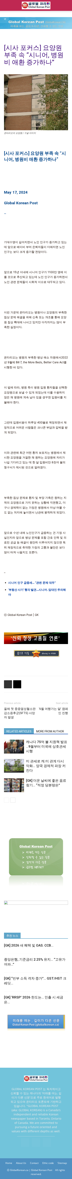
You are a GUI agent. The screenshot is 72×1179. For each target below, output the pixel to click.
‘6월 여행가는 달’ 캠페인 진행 (53, 711)
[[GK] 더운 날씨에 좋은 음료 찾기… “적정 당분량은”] (14, 785)
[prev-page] (6, 800)
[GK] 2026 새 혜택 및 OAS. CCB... (28, 945)
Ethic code (48, 1163)
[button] (6, 5)
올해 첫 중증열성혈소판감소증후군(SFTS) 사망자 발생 (20, 713)
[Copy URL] (17, 684)
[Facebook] (25, 1143)
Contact (34, 1163)
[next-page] (12, 800)
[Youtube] (47, 1143)
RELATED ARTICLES (18, 731)
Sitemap (62, 1163)
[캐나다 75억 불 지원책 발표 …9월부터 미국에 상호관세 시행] (14, 747)
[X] (36, 1143)
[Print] (8, 684)
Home (8, 1163)
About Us (21, 1163)
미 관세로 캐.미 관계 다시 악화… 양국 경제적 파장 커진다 (46, 765)
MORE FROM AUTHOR (50, 731)
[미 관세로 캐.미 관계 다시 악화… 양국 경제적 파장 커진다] (14, 766)
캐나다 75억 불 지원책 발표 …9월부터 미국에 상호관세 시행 (46, 746)
